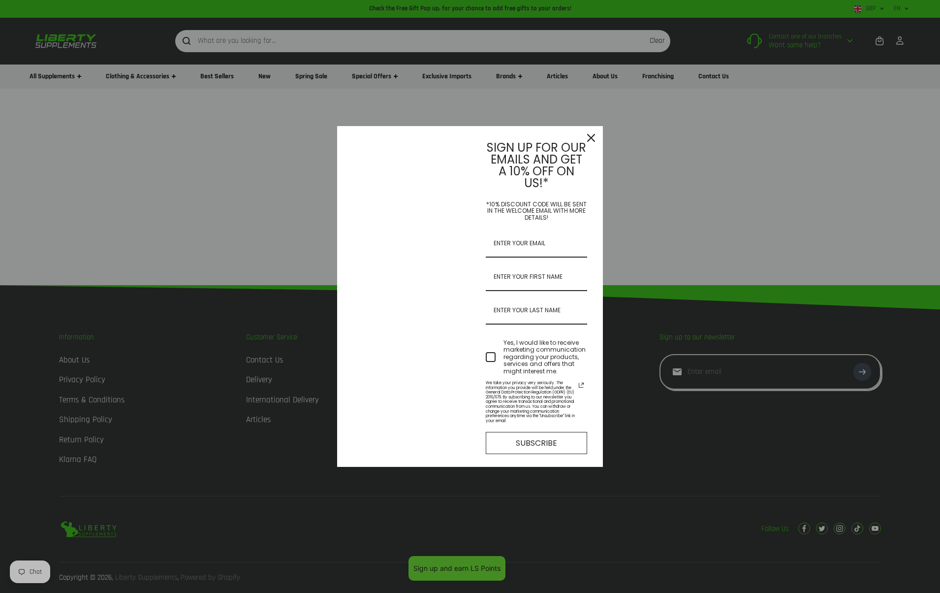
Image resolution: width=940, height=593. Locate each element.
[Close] (591, 138)
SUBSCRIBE (536, 443)
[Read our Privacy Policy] (581, 385)
